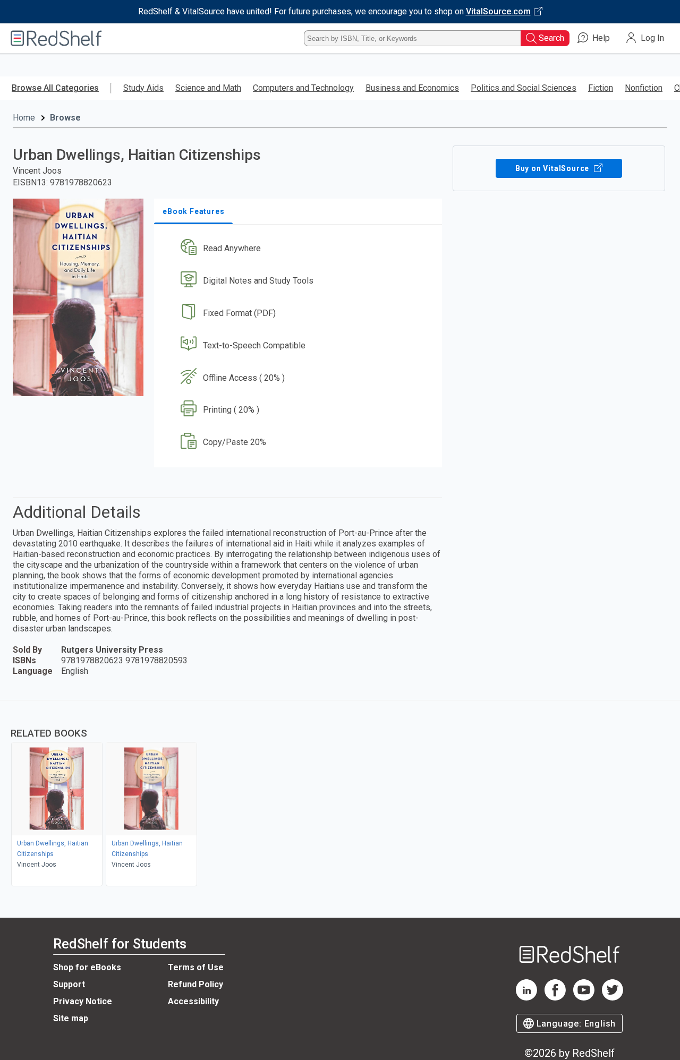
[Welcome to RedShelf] (56, 38)
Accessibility (193, 1001)
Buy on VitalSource (553, 168)
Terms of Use (196, 967)
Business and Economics (412, 88)
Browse (65, 118)
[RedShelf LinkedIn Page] (526, 998)
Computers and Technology (303, 88)
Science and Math (208, 88)
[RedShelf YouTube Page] (583, 998)
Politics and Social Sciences (523, 88)
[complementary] (340, 794)
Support (69, 984)
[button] (300, 249)
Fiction (600, 88)
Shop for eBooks (87, 967)
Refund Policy (195, 984)
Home (24, 118)
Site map (70, 1018)
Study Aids (143, 88)
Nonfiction (643, 88)
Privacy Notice (82, 1001)
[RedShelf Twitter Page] (612, 998)
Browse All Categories (55, 88)
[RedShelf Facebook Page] (555, 998)
